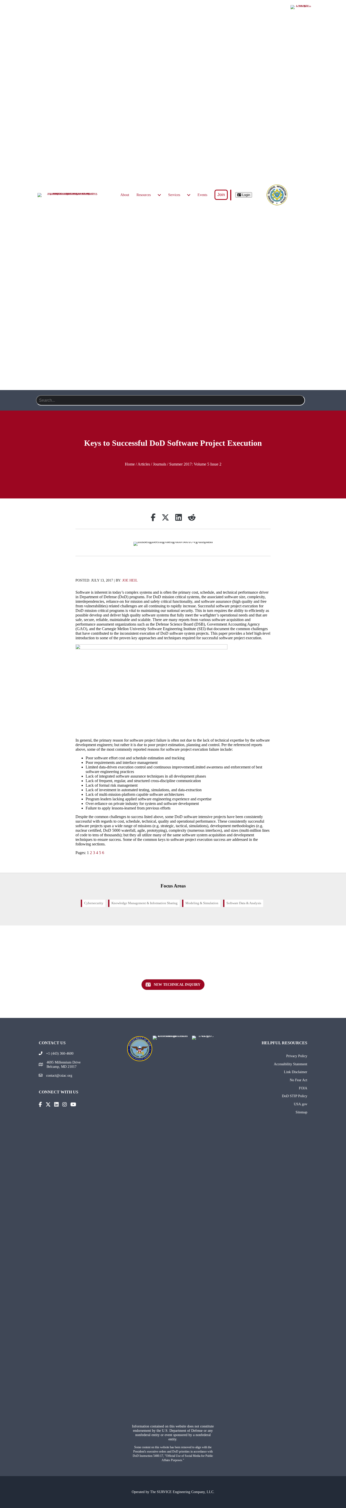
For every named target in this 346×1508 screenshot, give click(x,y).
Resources (144, 195)
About (124, 195)
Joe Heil (130, 580)
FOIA (303, 1088)
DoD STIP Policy (294, 1096)
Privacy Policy (296, 1056)
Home (130, 464)
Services (174, 195)
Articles (144, 464)
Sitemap (301, 1112)
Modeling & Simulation (201, 903)
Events (202, 195)
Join (221, 194)
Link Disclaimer (295, 1072)
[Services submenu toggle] (189, 195)
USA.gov (300, 1104)
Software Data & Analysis (243, 903)
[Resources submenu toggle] (159, 195)
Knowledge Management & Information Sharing (144, 903)
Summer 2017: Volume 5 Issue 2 (195, 464)
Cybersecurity (93, 903)
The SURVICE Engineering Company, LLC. (182, 1492)
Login (245, 195)
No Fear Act (298, 1080)
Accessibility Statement (290, 1064)
